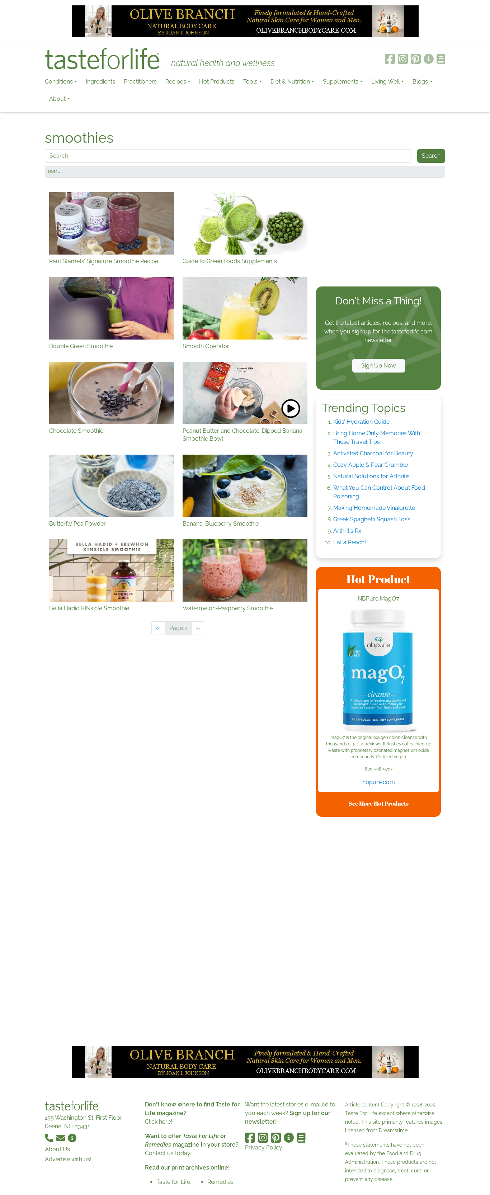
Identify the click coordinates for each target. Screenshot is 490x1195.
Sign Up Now (378, 365)
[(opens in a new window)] (378, 671)
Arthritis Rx (347, 530)
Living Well (385, 81)
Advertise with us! (68, 1159)
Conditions (59, 81)
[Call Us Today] (50, 1137)
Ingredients (100, 81)
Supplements (340, 81)
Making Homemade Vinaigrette (374, 507)
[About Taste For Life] (429, 59)
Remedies (220, 1182)
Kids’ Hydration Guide (361, 421)
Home (54, 171)
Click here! (158, 1121)
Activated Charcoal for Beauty (373, 453)
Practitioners (140, 81)
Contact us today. (168, 1153)
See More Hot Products (379, 803)
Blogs (420, 81)
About (57, 98)
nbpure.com (378, 782)
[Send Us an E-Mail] (61, 1137)
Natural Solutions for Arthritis (371, 476)
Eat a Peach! (349, 542)
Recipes (175, 81)
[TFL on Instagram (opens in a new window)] (403, 59)
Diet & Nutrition (290, 81)
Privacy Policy (263, 1147)
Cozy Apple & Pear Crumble (370, 464)
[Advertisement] (378, 234)
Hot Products (217, 81)
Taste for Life (173, 1182)
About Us (57, 1149)
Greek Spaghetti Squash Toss (371, 519)
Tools (250, 81)
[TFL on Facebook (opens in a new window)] (390, 59)
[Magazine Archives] (441, 59)
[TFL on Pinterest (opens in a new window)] (416, 59)
